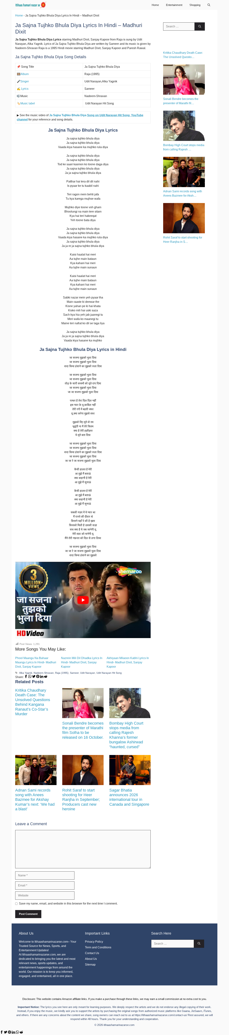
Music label (27, 103)
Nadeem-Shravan (44, 673)
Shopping (194, 4)
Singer (24, 81)
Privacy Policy (94, 941)
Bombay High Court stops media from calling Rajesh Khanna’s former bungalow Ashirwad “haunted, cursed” (126, 735)
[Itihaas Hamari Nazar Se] (31, 5)
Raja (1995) (62, 673)
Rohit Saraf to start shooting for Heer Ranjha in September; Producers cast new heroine (81, 799)
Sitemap (90, 964)
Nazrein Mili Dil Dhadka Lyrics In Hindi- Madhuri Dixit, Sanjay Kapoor (81, 662)
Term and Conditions (98, 947)
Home (155, 4)
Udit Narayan (87, 673)
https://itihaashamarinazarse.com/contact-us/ (161, 1015)
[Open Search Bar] (209, 5)
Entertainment (174, 4)
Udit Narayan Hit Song (109, 673)
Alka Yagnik (25, 673)
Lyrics (24, 88)
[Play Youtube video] (83, 600)
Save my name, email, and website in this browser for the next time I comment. (68, 903)
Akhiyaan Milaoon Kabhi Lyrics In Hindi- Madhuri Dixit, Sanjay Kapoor (128, 662)
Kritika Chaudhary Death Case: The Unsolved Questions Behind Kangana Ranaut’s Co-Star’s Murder (32, 702)
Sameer (74, 673)
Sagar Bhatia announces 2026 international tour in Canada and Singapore (129, 797)
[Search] (200, 26)
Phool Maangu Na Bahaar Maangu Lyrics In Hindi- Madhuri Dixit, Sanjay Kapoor (35, 662)
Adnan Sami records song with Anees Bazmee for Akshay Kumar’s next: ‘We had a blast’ (35, 799)
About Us (91, 958)
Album (24, 74)
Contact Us (92, 953)
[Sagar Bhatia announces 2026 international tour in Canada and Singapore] (130, 782)
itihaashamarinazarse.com (119, 1024)
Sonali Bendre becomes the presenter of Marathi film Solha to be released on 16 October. (83, 730)
